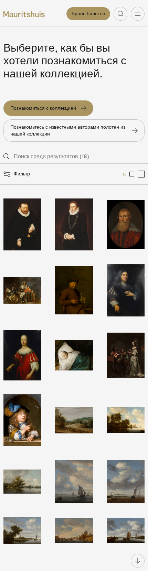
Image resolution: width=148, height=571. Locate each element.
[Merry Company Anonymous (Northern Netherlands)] (22, 290)
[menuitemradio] (124, 174)
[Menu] (138, 14)
